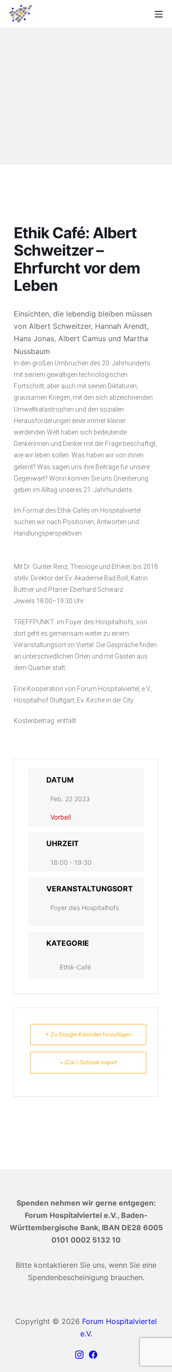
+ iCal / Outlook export (88, 1062)
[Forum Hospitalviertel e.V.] (20, 14)
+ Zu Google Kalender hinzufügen (88, 1034)
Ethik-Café (75, 967)
